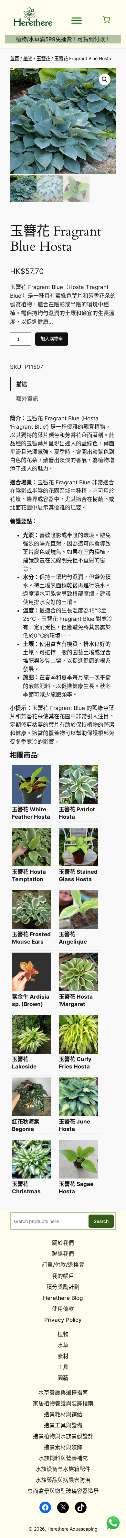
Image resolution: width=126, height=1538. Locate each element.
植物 (27, 58)
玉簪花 (43, 58)
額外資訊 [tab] (27, 399)
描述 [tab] (21, 384)
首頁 (14, 58)
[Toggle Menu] (76, 20)
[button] (104, 79)
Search (101, 1221)
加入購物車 (51, 338)
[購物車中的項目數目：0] (106, 19)
